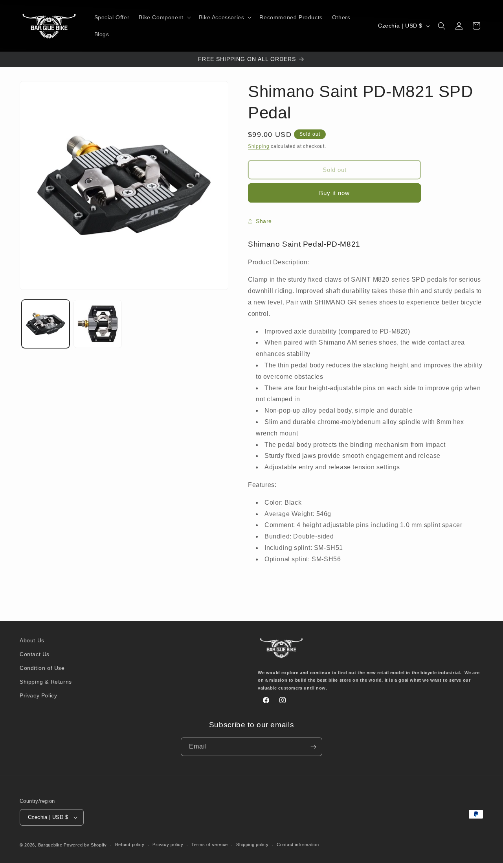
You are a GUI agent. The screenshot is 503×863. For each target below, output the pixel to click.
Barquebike (50, 845)
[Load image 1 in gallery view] (46, 324)
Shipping (259, 146)
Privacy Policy (38, 695)
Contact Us (35, 654)
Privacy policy (167, 845)
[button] (164, 17)
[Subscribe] (313, 747)
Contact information (298, 845)
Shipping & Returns (46, 682)
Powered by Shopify (85, 845)
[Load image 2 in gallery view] (97, 324)
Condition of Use (42, 668)
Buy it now (334, 193)
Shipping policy (252, 845)
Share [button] (264, 221)
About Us (32, 640)
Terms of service (209, 845)
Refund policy (130, 845)
